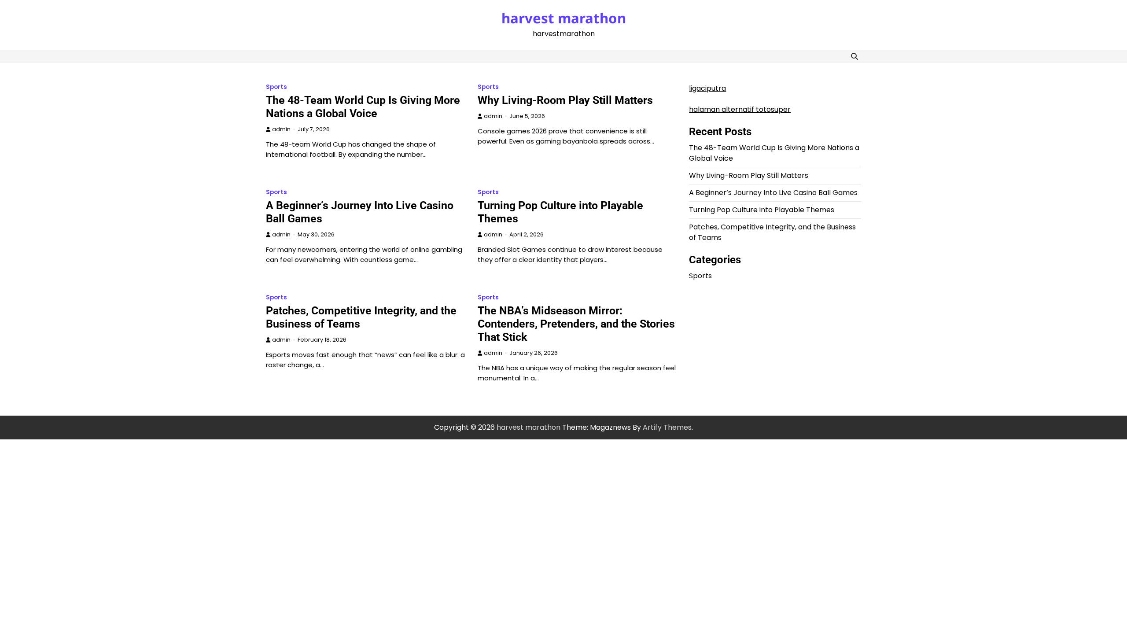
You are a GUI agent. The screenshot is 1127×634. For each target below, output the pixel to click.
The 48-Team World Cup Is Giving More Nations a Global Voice (363, 107)
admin (281, 129)
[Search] (854, 56)
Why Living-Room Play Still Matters (565, 100)
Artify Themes (667, 427)
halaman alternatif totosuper (740, 109)
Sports (276, 87)
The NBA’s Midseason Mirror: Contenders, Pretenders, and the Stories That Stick (576, 323)
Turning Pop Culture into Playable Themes (761, 210)
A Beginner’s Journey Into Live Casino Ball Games (773, 193)
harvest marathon (563, 18)
